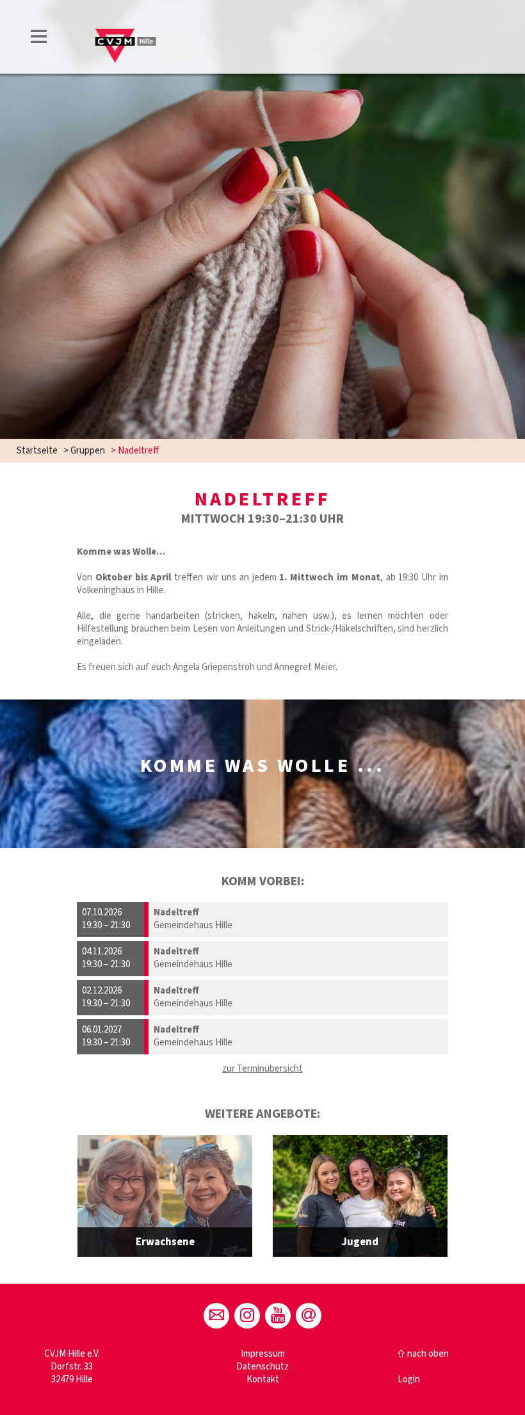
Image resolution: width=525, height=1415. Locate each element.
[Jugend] (360, 1196)
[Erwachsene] (164, 1196)
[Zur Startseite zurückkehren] (126, 23)
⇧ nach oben (423, 1354)
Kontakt (262, 1379)
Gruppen (87, 450)
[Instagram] (247, 1316)
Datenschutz (262, 1366)
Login (409, 1379)
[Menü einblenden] (39, 39)
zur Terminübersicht (262, 1069)
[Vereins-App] (308, 1316)
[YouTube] (278, 1316)
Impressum (263, 1354)
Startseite (37, 450)
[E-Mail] (216, 1316)
